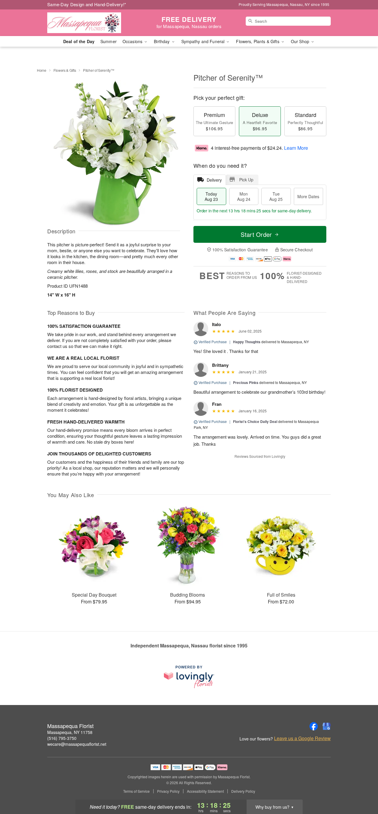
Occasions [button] (133, 41)
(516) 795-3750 (61, 738)
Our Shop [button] (300, 41)
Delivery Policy (243, 791)
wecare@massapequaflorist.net (76, 744)
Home (41, 70)
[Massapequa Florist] (89, 22)
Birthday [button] (162, 41)
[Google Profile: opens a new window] (326, 726)
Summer (108, 41)
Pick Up (246, 180)
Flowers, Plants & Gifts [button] (258, 41)
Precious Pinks (245, 382)
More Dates (308, 196)
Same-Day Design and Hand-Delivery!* (86, 4)
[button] (362, 789)
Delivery (214, 180)
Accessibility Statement (205, 791)
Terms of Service (136, 791)
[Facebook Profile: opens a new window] (313, 726)
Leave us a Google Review (302, 738)
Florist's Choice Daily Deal (255, 421)
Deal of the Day (78, 41)
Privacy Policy (168, 791)
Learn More (296, 147)
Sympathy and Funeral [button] (203, 41)
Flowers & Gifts (64, 70)
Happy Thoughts (246, 341)
